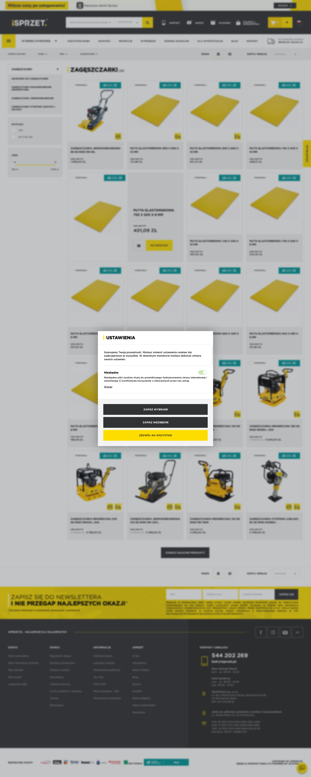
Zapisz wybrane (155, 409)
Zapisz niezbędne (155, 422)
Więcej (108, 386)
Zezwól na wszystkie (155, 435)
